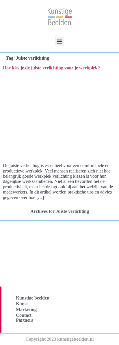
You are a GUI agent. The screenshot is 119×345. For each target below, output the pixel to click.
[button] (59, 41)
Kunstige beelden (32, 297)
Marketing (26, 309)
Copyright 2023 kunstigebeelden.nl (59, 339)
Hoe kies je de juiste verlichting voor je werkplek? (51, 67)
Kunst (22, 303)
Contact (23, 315)
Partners (24, 320)
